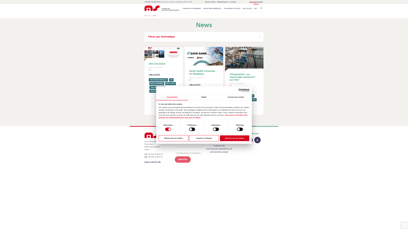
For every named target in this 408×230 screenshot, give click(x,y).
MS (255, 8)
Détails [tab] (204, 97)
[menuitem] (253, 2)
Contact (233, 2)
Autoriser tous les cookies (234, 138)
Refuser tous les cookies (173, 138)
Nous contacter (153, 162)
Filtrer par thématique (161, 36)
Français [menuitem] (252, 2)
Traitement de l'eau (232, 8)
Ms (145, 15)
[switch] (192, 129)
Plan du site (219, 146)
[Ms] (161, 8)
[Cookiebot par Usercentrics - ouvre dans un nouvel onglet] (240, 90)
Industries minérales (212, 8)
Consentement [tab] (172, 97)
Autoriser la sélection (204, 138)
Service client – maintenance (216, 2)
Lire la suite (154, 74)
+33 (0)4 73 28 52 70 (152, 2)
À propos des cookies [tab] (236, 97)
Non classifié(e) (157, 83)
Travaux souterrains (192, 8)
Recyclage (247, 8)
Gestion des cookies (219, 152)
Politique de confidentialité (219, 149)
